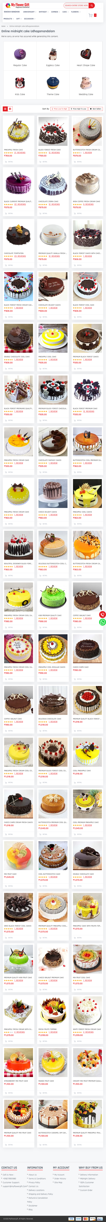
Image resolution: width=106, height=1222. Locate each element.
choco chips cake (81, 667)
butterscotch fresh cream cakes (87, 563)
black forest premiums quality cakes (18, 408)
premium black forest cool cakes (53, 770)
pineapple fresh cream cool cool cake (18, 770)
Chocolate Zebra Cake (48, 201)
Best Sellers (96, 109)
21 (19, 152)
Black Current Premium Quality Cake (18, 201)
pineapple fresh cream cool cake (18, 667)
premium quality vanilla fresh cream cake (53, 253)
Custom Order (86, 1190)
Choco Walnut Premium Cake (51, 977)
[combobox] (79, 5)
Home (3, 26)
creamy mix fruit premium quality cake (87, 1081)
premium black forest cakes (86, 357)
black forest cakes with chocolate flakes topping (87, 253)
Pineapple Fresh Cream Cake (16, 512)
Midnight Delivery (87, 1178)
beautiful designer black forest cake (18, 563)
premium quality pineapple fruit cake (87, 1133)
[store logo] (17, 5)
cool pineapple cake (82, 770)
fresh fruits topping (48, 1029)
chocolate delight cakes (50, 305)
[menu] (43, 15)
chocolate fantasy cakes (50, 460)
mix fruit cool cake (81, 977)
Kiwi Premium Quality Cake (50, 615)
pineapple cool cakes (82, 512)
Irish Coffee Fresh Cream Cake (86, 201)
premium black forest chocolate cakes (53, 408)
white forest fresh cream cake (87, 1029)
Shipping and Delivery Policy (41, 1194)
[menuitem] (12, 11)
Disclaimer (33, 1205)
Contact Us (33, 1186)
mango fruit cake (46, 1081)
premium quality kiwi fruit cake (18, 977)
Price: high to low (79, 109)
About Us (33, 1174)
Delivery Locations (36, 1190)
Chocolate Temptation (13, 253)
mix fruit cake (10, 874)
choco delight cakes (48, 512)
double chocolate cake (83, 874)
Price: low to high (60, 109)
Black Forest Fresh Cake (50, 150)
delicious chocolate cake (50, 719)
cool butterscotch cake (49, 874)
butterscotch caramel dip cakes (53, 1133)
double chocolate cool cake (17, 357)
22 (20, 204)
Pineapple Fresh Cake (13, 150)
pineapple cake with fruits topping (87, 926)
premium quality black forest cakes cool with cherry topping (87, 719)
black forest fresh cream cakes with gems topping (18, 305)
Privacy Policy (34, 1182)
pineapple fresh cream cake (16, 460)
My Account (59, 1174)
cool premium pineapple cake (86, 822)
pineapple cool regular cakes (52, 667)
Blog (30, 1209)
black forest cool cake (83, 305)
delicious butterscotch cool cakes (53, 563)
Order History (60, 1178)
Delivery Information (89, 1174)
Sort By (45, 108)
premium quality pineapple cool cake (53, 926)
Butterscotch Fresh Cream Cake (87, 150)
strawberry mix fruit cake (16, 1081)
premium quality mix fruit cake (17, 1133)
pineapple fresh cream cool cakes (18, 615)
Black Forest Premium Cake (85, 408)
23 (20, 256)
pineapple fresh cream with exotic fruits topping (18, 1029)
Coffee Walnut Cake (82, 615)
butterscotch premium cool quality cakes (53, 822)
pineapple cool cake (47, 357)
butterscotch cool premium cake (87, 460)
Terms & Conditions (37, 1178)
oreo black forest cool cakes (17, 926)
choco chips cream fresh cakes (18, 822)
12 (54, 152)
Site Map (58, 1182)
